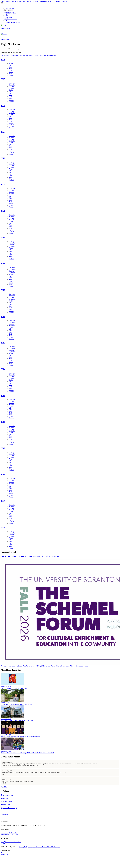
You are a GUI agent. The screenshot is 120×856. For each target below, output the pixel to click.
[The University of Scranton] (4, 25)
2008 (3, 527)
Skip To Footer (62, 1)
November (12, 85)
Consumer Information (35, 847)
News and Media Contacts (13, 842)
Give (2, 842)
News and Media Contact (12, 22)
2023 (3, 132)
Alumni (13, 55)
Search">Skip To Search (50, 1)
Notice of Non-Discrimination (51, 847)
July (10, 65)
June (10, 67)
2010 (3, 474)
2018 (3, 263)
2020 (3, 211)
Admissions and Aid (7, 834)
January (11, 75)
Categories (8, 10)
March (11, 72)
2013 (3, 395)
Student (44, 55)
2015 (3, 343)
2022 (3, 158)
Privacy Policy (23, 847)
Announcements (9, 12)
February (11, 73)
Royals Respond (52, 55)
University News (9, 8)
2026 (3, 59)
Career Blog (8, 17)
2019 (3, 237)
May (10, 68)
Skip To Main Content (36, 1)
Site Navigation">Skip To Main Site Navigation (15, 1)
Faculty (31, 55)
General (36, 55)
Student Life (13, 833)
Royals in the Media (10, 14)
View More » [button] (5, 787)
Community (24, 55)
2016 (3, 316)
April (10, 70)
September (12, 88)
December (12, 83)
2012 (3, 448)
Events (6, 15)
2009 (3, 501)
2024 (3, 105)
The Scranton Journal (10, 19)
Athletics (18, 55)
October (11, 86)
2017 (3, 290)
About (6, 20)
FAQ (2, 843)
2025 (3, 79)
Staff (40, 55)
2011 (3, 422)
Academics (4, 833)
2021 (3, 184)
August (11, 63)
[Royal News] (5, 28)
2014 (3, 369)
